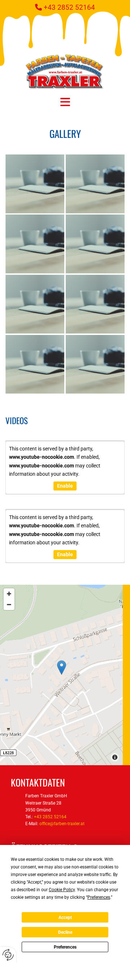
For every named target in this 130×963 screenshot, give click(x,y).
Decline (65, 932)
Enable (65, 486)
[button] (65, 102)
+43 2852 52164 (69, 7)
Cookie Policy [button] (62, 889)
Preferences (65, 947)
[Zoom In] (9, 593)
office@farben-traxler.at (61, 823)
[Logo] (65, 72)
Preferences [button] (98, 897)
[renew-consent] (8, 955)
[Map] (61, 675)
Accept (65, 917)
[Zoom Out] (9, 604)
